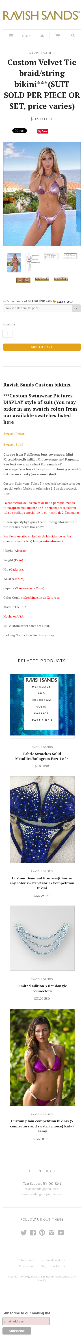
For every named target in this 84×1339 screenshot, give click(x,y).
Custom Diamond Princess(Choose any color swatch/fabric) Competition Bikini (42, 883)
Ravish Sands (42, 747)
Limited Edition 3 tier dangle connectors (42, 988)
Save (44, 131)
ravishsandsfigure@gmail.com (42, 1194)
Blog (43, 1266)
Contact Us (58, 1266)
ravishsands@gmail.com (42, 1188)
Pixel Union (38, 1276)
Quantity (9, 324)
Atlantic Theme (17, 1276)
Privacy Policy (27, 1266)
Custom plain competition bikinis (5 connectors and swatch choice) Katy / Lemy (42, 1125)
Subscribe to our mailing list (26, 1313)
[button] (42, 301)
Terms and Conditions (53, 1260)
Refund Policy (26, 1260)
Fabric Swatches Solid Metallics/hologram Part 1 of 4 (42, 756)
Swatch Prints (14, 433)
